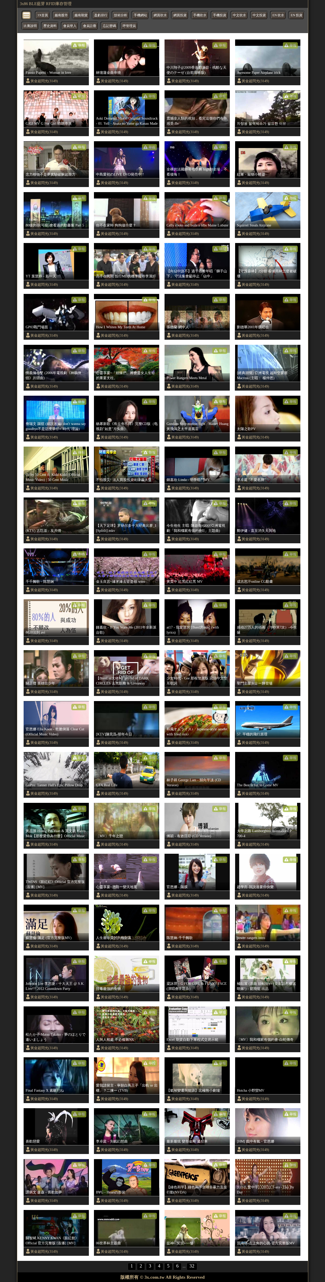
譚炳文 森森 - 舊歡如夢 (44, 1192)
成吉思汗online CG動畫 (255, 581)
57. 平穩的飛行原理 (252, 734)
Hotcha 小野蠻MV (250, 1090)
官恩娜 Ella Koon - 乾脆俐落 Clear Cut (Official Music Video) (55, 731)
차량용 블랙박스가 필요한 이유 (261, 123)
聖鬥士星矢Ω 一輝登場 (254, 683)
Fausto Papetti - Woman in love (48, 72)
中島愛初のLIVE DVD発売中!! (120, 174)
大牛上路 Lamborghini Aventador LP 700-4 (264, 833)
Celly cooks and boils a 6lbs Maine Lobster (198, 225)
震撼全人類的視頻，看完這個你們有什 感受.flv (197, 120)
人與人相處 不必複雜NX (115, 1039)
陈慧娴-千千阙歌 (180, 938)
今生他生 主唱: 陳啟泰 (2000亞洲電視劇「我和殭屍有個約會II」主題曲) (196, 528)
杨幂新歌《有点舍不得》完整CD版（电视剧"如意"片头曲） (127, 426)
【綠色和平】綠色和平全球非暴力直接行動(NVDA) (197, 1189)
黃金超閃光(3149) (44, 81)
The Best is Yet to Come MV (257, 785)
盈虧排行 (100, 15)
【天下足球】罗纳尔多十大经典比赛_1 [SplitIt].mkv (126, 528)
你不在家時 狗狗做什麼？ (116, 225)
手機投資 (219, 15)
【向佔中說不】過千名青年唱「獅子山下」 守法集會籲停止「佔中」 (197, 273)
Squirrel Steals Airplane (254, 225)
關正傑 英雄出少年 (40, 683)
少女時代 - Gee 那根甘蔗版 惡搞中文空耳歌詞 (197, 680)
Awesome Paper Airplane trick (259, 72)
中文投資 (259, 15)
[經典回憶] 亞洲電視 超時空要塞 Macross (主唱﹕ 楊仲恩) (262, 375)
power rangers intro (251, 938)
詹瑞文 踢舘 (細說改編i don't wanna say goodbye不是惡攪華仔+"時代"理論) (56, 426)
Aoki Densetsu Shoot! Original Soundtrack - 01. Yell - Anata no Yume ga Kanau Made (127, 120)
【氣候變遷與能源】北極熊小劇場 (193, 1090)
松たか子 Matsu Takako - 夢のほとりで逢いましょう (56, 1037)
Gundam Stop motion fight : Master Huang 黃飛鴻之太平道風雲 (198, 426)
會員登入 (69, 26)
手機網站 (140, 15)
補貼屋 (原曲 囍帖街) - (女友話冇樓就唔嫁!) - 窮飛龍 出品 (266, 986)
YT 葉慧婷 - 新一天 (41, 276)
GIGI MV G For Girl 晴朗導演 (49, 123)
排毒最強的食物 (108, 989)
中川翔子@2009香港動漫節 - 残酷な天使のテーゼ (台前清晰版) (196, 70)
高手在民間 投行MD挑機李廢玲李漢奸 (126, 276)
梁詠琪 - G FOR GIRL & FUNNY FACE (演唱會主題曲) (197, 986)
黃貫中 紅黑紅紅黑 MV (185, 581)
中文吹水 (239, 15)
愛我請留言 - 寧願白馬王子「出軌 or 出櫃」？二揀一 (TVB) (127, 1087)
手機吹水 (199, 15)
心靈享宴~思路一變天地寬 (116, 887)
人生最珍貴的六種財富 (114, 938)
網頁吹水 (160, 15)
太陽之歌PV (246, 429)
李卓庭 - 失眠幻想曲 (112, 1141)
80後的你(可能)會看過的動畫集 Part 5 (55, 225)
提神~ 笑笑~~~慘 (180, 1243)
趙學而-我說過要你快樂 (255, 887)
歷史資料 (50, 26)
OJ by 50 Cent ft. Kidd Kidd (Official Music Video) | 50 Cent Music (53, 477)
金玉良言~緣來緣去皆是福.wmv (120, 581)
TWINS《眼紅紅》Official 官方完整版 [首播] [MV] (55, 884)
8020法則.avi (35, 632)
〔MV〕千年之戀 (109, 836)
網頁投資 (180, 15)
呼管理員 (129, 26)
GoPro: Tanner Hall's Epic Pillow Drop (54, 785)
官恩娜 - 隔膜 (177, 887)
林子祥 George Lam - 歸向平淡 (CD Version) (194, 782)
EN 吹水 (278, 15)
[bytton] (26, 15)
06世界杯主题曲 (108, 1243)
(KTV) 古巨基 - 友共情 (43, 531)
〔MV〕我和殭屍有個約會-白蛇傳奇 (265, 1039)
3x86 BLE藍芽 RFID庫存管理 (46, 4)
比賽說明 (30, 26)
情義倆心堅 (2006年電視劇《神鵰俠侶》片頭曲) (53, 375)
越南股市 (61, 15)
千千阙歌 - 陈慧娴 (40, 581)
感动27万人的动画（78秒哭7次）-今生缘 (267, 629)
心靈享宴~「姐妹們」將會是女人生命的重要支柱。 (125, 375)
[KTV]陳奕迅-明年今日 (114, 734)
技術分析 (120, 15)
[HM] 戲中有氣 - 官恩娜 (255, 1141)
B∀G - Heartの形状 (110, 1192)
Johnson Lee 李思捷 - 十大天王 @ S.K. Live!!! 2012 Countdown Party (55, 986)
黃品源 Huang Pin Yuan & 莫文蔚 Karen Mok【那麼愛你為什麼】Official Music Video (56, 833)
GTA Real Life (106, 785)
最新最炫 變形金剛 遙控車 (187, 1141)
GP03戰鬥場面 (37, 327)
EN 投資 (296, 15)
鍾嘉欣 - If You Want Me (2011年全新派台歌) (126, 629)
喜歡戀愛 (33, 1141)
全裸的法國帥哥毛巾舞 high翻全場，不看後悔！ (197, 171)
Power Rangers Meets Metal (187, 378)
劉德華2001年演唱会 (253, 327)
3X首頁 (42, 15)
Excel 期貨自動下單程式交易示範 (192, 1039)
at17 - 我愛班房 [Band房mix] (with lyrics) (193, 629)
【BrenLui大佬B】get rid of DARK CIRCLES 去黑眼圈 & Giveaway (122, 680)
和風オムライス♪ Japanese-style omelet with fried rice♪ (197, 731)
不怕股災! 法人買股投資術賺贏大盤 (124, 480)
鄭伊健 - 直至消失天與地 (256, 531)
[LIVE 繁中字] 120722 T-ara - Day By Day (265, 1189)
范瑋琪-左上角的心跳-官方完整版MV (266, 1243)
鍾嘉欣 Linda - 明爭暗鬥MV (188, 480)
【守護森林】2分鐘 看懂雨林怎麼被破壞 (267, 273)
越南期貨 (81, 15)
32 (191, 1266)
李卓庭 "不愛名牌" (251, 480)
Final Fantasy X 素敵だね (45, 1090)
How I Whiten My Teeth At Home (120, 327)
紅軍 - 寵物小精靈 (251, 174)
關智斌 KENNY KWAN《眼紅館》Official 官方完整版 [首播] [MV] (52, 1240)
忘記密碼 (109, 26)
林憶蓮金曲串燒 (108, 72)
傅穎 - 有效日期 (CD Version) (189, 836)
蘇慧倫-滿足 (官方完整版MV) (49, 938)
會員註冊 (89, 26)
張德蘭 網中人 (178, 327)
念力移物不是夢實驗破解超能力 (50, 174)
